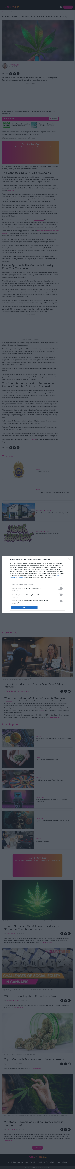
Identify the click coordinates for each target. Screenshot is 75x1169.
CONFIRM (24, 607)
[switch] (60, 588)
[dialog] (37, 584)
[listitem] (37, 584)
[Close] (69, 559)
